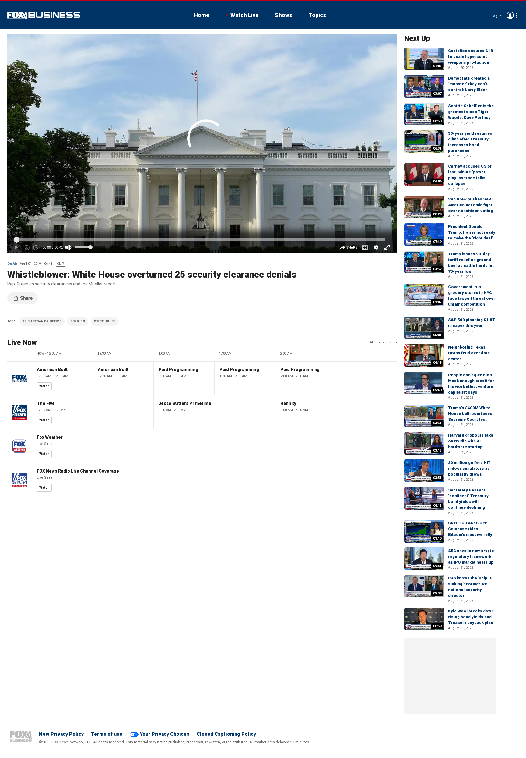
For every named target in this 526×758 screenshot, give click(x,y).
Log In (496, 16)
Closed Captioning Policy (226, 734)
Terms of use (106, 734)
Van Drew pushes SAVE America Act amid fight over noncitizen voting (471, 205)
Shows (283, 15)
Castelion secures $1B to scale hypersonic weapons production (470, 56)
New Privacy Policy (61, 734)
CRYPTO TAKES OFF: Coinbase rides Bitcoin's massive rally (470, 529)
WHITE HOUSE (104, 321)
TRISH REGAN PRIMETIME (42, 321)
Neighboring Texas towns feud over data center (469, 353)
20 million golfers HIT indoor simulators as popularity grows (469, 468)
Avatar (510, 15)
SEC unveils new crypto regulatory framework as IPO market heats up (471, 556)
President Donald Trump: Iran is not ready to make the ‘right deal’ (471, 232)
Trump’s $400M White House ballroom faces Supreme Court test (470, 414)
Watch (44, 386)
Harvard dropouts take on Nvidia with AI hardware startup (470, 441)
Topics (317, 15)
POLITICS (77, 321)
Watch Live (244, 15)
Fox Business (43, 15)
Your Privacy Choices (164, 734)
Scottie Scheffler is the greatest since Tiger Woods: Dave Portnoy (471, 112)
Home (201, 15)
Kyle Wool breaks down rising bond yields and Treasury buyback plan (471, 617)
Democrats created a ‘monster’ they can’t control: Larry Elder (469, 84)
